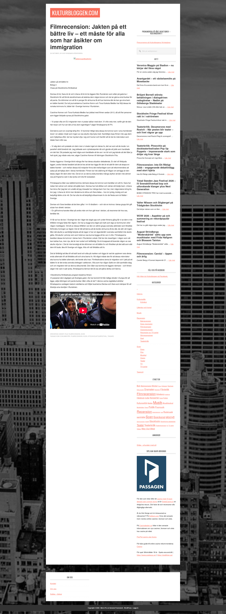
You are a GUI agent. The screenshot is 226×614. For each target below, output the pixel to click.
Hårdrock (140, 397)
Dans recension (146, 324)
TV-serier (143, 366)
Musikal (143, 355)
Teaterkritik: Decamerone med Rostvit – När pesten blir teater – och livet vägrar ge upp (155, 129)
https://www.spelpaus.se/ (146, 555)
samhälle (141, 417)
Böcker (155, 386)
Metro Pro (104, 608)
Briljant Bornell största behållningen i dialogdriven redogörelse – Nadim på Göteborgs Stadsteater (152, 99)
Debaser (164, 386)
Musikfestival (168, 403)
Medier (150, 403)
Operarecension (146, 329)
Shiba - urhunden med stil (146, 445)
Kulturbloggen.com (75, 12)
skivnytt (170, 417)
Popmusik (159, 407)
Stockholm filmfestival (97, 336)
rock (162, 412)
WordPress (128, 608)
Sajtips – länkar (56, 594)
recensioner (156, 412)
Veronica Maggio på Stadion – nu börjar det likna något (155, 67)
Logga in (135, 608)
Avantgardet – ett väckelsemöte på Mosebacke (156, 80)
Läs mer (171, 72)
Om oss (53, 588)
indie (147, 397)
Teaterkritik (144, 341)
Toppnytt (140, 372)
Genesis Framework (116, 608)
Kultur (165, 398)
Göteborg (160, 394)
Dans (142, 349)
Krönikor (143, 302)
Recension (141, 318)
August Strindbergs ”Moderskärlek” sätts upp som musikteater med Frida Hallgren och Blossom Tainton (154, 236)
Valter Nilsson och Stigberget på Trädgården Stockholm (155, 204)
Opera (142, 358)
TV (141, 363)
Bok (138, 385)
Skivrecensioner (146, 335)
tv (167, 425)
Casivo (139, 546)
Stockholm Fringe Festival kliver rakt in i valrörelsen (155, 115)
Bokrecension (145, 321)
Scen (83, 334)
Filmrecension (74, 334)
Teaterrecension (161, 425)
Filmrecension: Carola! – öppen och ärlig (154, 255)
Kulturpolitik (141, 299)
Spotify (147, 421)
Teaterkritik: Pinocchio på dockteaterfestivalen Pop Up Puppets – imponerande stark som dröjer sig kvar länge (156, 150)
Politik (152, 407)
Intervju (139, 294)
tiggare (111, 336)
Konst (161, 398)
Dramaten (149, 389)
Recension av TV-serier (149, 332)
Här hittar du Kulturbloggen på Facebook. (152, 276)
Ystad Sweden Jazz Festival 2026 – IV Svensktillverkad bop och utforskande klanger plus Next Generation (156, 185)
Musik (139, 313)
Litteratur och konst (144, 307)
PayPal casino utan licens (147, 537)
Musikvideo (140, 407)
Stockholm (154, 421)
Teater (142, 361)
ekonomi (157, 390)
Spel (142, 338)
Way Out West (148, 428)
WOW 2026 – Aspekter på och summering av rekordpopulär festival (153, 218)
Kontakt (53, 583)
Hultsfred (167, 394)
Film (66, 334)
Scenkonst (159, 417)
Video (139, 429)
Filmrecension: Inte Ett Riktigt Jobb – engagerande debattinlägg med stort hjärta (155, 167)
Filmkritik (164, 389)
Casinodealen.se (145, 525)
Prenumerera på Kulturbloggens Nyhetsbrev (154, 42)
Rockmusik (168, 412)
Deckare (170, 386)
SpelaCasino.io (168, 501)
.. (137, 288)
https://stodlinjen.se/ (165, 555)
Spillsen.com (154, 516)
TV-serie (171, 425)
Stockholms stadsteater (168, 421)
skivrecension (141, 421)
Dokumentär (65, 336)
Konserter (154, 397)
